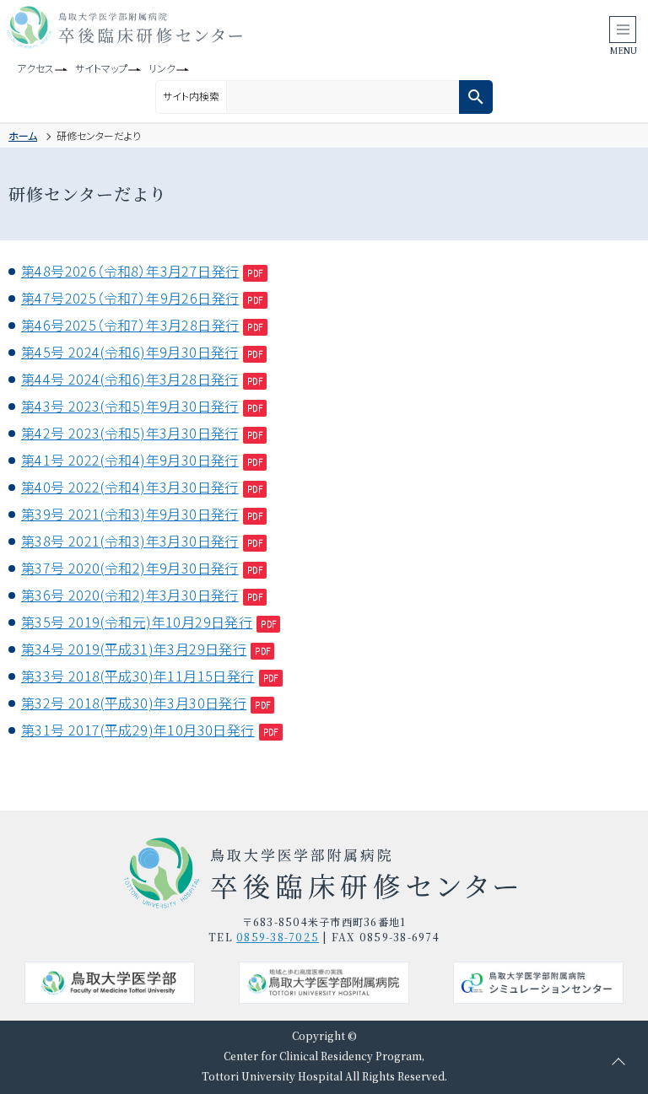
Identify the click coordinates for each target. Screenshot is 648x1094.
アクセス (35, 68)
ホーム (22, 135)
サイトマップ (101, 68)
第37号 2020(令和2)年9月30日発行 (130, 568)
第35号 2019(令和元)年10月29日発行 (136, 622)
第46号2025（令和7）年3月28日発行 (130, 325)
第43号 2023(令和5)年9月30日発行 (130, 406)
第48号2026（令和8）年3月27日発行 (130, 271)
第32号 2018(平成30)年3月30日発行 (133, 703)
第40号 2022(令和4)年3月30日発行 (130, 487)
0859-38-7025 (277, 937)
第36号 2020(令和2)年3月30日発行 (130, 595)
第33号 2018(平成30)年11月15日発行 (138, 676)
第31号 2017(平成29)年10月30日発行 (138, 729)
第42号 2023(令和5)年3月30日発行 (130, 433)
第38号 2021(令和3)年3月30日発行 (130, 541)
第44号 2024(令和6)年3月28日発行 (130, 379)
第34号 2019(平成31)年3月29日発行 (133, 649)
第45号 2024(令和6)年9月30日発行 (130, 352)
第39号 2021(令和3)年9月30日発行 (130, 514)
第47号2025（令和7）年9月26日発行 (130, 298)
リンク (162, 68)
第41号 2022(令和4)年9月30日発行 (130, 460)
